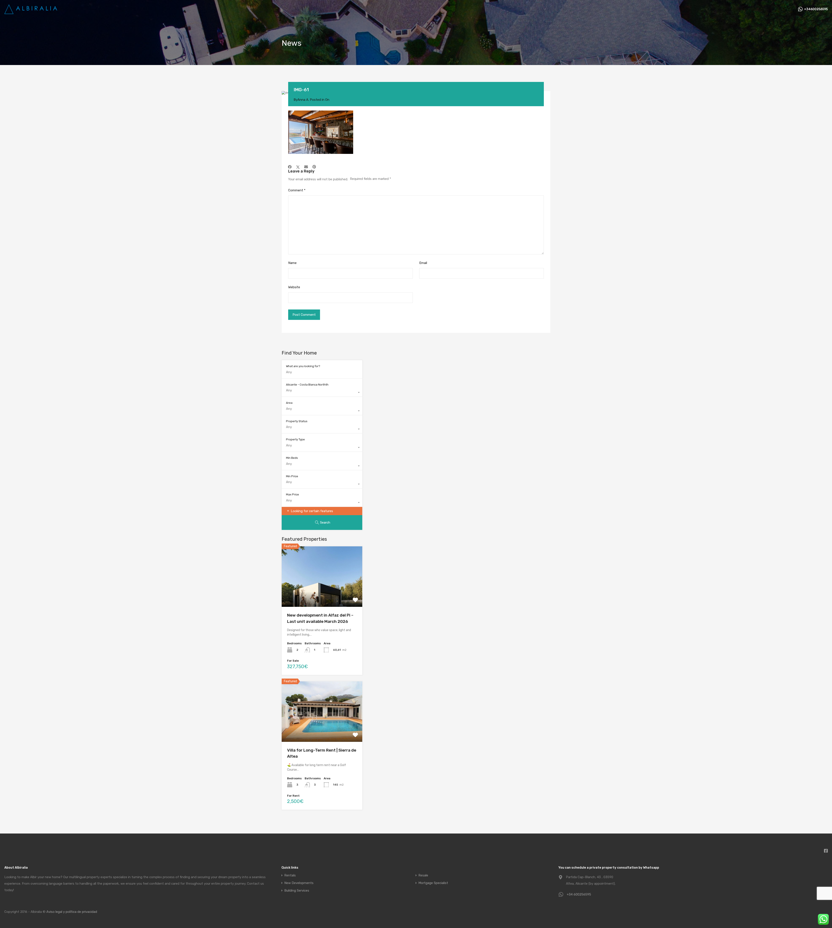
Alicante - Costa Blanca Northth (307, 384)
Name (292, 263)
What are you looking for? (303, 366)
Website (294, 287)
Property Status (296, 421)
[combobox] (322, 392)
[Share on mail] (306, 167)
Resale (423, 875)
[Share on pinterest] (314, 167)
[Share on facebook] (290, 167)
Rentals (290, 875)
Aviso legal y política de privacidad (71, 912)
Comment (297, 190)
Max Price (292, 494)
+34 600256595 (579, 894)
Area (289, 402)
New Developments (299, 883)
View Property (322, 595)
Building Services (296, 890)
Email (423, 263)
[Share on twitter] (298, 167)
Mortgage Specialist (433, 883)
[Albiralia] (31, 13)
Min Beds (292, 457)
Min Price (292, 476)
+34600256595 (816, 9)
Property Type (295, 439)
